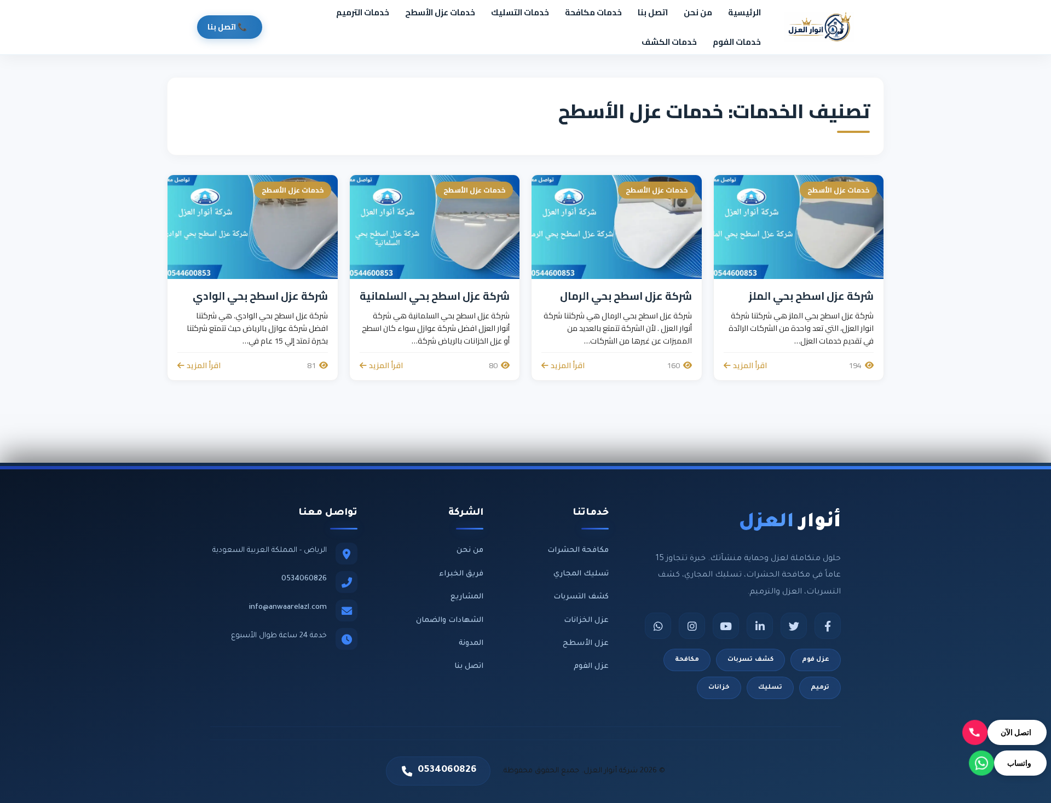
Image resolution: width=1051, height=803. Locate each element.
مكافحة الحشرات (578, 550)
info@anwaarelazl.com (288, 607)
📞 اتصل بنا (227, 27)
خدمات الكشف (669, 42)
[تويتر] (794, 626)
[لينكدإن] (760, 626)
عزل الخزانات (586, 620)
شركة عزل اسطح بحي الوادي (260, 296)
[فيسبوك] (828, 626)
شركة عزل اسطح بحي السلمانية (435, 296)
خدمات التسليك (520, 12)
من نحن (698, 12)
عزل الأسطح (586, 643)
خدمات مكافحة (593, 12)
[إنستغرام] (692, 626)
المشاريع (467, 597)
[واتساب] (658, 626)
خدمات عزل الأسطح (440, 12)
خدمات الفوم (737, 42)
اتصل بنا (653, 12)
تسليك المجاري (581, 574)
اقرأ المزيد (750, 365)
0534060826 (304, 579)
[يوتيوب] (726, 626)
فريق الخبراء (461, 574)
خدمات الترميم (362, 12)
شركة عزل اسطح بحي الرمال (626, 296)
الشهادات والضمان (449, 620)
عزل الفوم (591, 666)
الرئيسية (744, 12)
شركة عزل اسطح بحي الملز (811, 296)
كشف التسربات (581, 597)
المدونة (471, 643)
